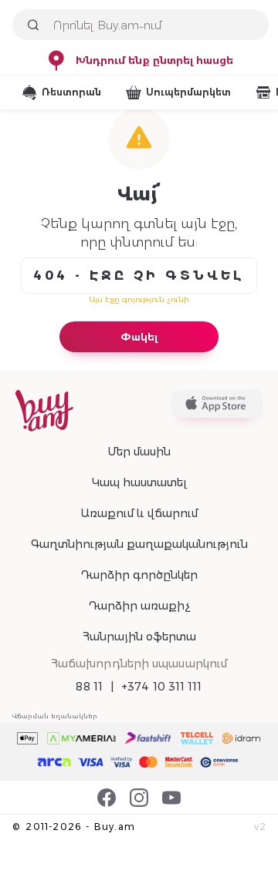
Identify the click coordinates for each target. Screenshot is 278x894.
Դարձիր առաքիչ (139, 606)
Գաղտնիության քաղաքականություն (139, 544)
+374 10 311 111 (161, 687)
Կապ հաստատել (139, 482)
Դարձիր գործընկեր (139, 575)
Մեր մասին (139, 452)
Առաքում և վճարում (139, 513)
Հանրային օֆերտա (139, 637)
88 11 (89, 687)
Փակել (139, 337)
